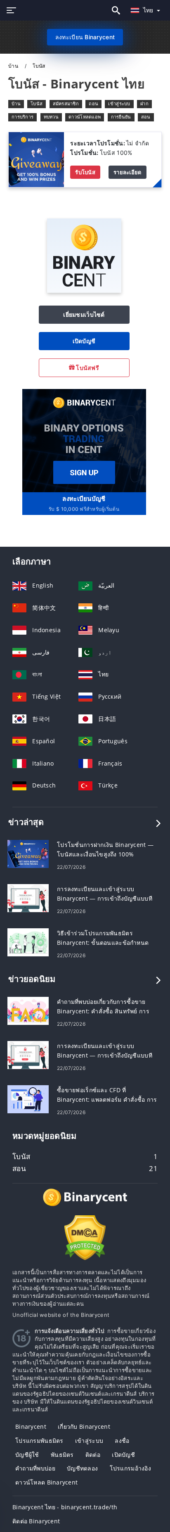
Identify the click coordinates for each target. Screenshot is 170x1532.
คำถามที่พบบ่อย (35, 1468)
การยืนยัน (121, 117)
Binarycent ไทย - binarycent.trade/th (64, 1507)
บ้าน (13, 66)
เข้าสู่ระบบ (119, 104)
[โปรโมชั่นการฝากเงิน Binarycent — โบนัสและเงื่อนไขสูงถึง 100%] (28, 853)
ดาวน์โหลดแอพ (84, 117)
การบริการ (22, 117)
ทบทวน (51, 117)
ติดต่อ (92, 1454)
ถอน (93, 104)
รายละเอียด (127, 172)
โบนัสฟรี (87, 367)
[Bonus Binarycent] (36, 158)
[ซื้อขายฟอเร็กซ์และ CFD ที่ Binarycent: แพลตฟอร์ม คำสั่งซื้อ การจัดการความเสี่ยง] (28, 1099)
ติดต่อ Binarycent (36, 1521)
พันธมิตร (62, 1454)
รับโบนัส (85, 172)
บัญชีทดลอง (82, 1468)
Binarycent (30, 1426)
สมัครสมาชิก (66, 104)
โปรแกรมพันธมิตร (39, 1440)
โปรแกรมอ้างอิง (130, 1468)
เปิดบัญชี (84, 340)
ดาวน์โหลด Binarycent (46, 1482)
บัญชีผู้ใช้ (27, 1454)
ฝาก (144, 104)
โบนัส (36, 104)
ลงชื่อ (122, 1440)
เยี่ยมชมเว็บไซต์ (83, 314)
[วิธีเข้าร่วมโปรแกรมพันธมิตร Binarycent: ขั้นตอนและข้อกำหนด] (28, 942)
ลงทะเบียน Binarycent (85, 36)
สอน (146, 117)
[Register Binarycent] (84, 440)
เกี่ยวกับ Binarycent (84, 1426)
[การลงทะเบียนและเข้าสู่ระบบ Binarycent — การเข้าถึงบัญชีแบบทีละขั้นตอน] (28, 897)
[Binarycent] (84, 290)
